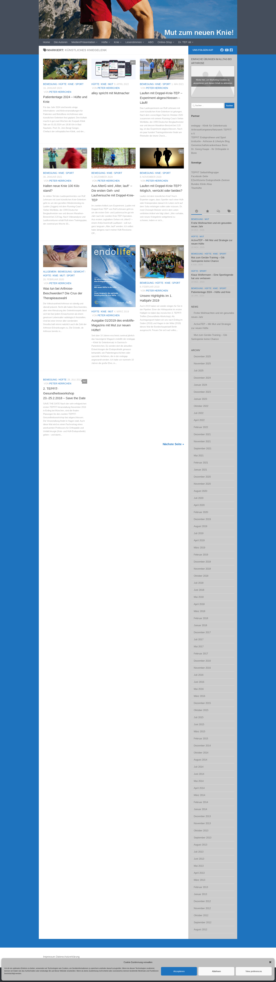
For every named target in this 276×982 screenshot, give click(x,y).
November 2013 (202, 823)
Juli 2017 (198, 639)
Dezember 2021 (202, 434)
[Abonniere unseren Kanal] (226, 50)
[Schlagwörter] (229, 211)
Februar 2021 (201, 462)
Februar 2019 (201, 554)
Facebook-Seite (199, 176)
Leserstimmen (133, 42)
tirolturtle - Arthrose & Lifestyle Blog (210, 141)
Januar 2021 (200, 469)
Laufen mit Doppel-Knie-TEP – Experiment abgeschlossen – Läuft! (161, 97)
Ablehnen (216, 971)
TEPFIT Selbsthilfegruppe (205, 172)
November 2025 (202, 363)
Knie (116, 42)
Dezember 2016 (202, 660)
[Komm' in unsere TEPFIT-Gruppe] (231, 50)
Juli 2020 (198, 498)
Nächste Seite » (173, 444)
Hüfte (104, 42)
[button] (270, 962)
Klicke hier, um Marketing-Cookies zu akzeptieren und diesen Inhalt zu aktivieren (212, 81)
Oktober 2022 (201, 406)
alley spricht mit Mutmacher (110, 93)
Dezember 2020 (202, 476)
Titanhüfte (196, 188)
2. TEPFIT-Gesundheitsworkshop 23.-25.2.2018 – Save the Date (64, 393)
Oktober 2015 (201, 710)
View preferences (254, 971)
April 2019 (199, 540)
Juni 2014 (199, 774)
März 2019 (199, 547)
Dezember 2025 (202, 356)
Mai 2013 (199, 865)
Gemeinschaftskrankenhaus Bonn (209, 145)
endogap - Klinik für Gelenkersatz (209, 125)
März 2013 (199, 880)
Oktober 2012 (201, 915)
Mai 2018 (199, 597)
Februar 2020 (201, 512)
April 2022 (199, 420)
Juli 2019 (198, 533)
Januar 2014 (200, 809)
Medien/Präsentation (83, 42)
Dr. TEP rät (184, 42)
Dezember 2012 (202, 901)
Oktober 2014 (201, 752)
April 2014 (199, 788)
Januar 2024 (200, 384)
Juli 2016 (198, 675)
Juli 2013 (198, 851)
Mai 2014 (199, 781)
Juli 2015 (198, 717)
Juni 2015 (199, 724)
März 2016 (199, 696)
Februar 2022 (201, 427)
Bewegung (50, 84)
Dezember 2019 (202, 519)
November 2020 (202, 483)
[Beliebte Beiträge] (207, 211)
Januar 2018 (200, 625)
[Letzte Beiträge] (196, 211)
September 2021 (202, 448)
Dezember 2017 (202, 632)
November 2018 (202, 568)
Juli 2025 (198, 370)
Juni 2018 (199, 590)
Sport (79, 84)
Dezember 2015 (202, 703)
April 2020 (199, 505)
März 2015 (199, 731)
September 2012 (202, 922)
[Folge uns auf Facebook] (222, 50)
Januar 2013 (200, 894)
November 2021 (202, 441)
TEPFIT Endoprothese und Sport (208, 137)
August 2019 (200, 526)
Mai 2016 (199, 689)
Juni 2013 (199, 858)
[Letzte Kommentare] (218, 211)
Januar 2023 (200, 399)
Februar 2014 (201, 802)
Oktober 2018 (201, 575)
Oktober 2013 (201, 830)
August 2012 (200, 929)
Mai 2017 (199, 646)
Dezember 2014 (202, 745)
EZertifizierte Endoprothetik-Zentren (210, 180)
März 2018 (199, 611)
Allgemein (49, 271)
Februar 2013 (201, 887)
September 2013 (202, 837)
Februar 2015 (201, 738)
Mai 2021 (199, 455)
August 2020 (200, 491)
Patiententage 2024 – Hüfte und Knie (210, 292)
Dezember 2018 (202, 561)
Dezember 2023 (202, 392)
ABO (151, 42)
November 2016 (202, 667)
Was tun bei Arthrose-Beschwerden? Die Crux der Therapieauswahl (62, 293)
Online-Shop (165, 42)
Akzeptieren (179, 971)
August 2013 (200, 844)
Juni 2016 (199, 682)
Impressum (49, 956)
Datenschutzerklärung (67, 956)
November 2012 (202, 908)
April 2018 (199, 604)
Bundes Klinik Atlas (201, 184)
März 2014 (199, 795)
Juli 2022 (198, 413)
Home (46, 42)
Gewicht (79, 271)
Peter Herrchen (60, 92)
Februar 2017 (201, 653)
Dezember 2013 (202, 816)
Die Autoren (60, 42)
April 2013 (199, 873)
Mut (110, 84)
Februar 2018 (201, 618)
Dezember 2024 (202, 377)
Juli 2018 (198, 583)
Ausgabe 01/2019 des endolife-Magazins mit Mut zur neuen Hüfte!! (113, 325)
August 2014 (200, 759)
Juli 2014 (198, 766)
